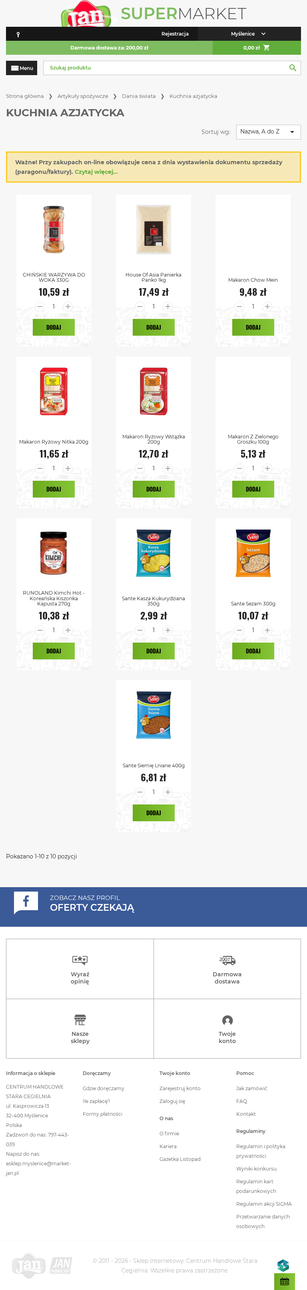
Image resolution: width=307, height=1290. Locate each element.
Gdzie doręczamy (103, 1088)
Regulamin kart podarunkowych (256, 1186)
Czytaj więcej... (96, 171)
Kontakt (246, 1114)
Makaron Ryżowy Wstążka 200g (153, 439)
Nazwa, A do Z (268, 132)
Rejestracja (175, 34)
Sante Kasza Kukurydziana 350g (153, 601)
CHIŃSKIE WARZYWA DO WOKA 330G (54, 277)
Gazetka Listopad (180, 1159)
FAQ (241, 1101)
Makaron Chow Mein (253, 280)
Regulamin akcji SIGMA (264, 1204)
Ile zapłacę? (96, 1101)
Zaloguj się (172, 1101)
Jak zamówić (251, 1088)
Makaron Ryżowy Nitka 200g (53, 441)
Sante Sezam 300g (253, 603)
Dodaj (53, 327)
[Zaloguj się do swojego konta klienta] (18, 34)
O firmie (169, 1134)
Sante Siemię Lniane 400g (154, 765)
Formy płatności (102, 1114)
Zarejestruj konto (180, 1088)
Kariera (168, 1146)
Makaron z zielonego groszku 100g (253, 439)
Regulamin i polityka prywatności (260, 1151)
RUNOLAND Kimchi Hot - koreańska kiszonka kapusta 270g (54, 598)
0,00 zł (256, 47)
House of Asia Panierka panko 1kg (153, 277)
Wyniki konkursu (256, 1169)
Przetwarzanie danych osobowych (263, 1221)
